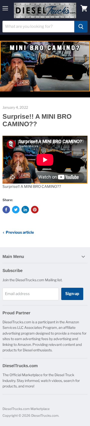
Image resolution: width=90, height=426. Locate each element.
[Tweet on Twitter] (16, 209)
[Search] (81, 26)
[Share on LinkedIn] (25, 209)
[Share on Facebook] (6, 209)
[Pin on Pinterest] (34, 209)
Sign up (72, 293)
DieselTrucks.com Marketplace (26, 409)
